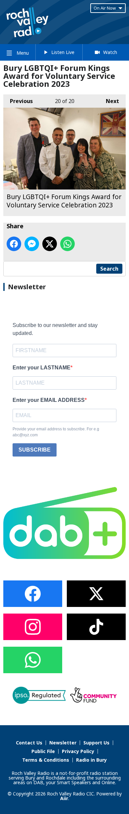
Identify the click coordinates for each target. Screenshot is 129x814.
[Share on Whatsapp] (67, 244)
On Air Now (105, 8)
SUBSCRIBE (35, 450)
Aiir (64, 798)
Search (109, 268)
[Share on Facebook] (14, 244)
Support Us (96, 742)
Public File (43, 751)
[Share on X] (49, 244)
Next (109, 101)
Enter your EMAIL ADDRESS (49, 400)
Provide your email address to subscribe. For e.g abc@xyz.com (56, 432)
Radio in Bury (91, 760)
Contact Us (29, 742)
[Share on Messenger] (31, 244)
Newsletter (62, 742)
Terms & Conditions (45, 760)
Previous (18, 101)
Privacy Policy (78, 751)
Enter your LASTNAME (41, 367)
